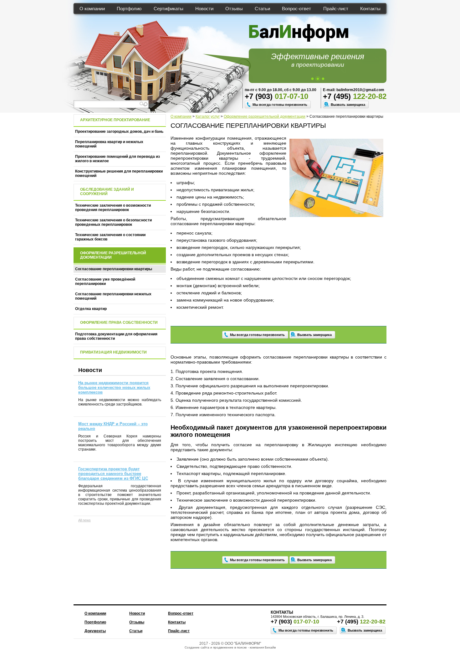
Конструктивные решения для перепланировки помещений (119, 173)
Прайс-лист (335, 8)
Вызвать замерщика (348, 104)
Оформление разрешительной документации (264, 116)
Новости (204, 8)
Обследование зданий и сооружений (107, 191)
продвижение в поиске (230, 647)
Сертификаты (168, 8)
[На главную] (299, 32)
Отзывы (234, 8)
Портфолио (129, 8)
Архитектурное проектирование (115, 120)
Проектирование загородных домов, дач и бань (119, 131)
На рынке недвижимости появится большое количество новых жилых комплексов (114, 387)
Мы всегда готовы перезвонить (280, 104)
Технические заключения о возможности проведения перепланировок (113, 207)
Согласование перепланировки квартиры (113, 269)
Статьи (262, 8)
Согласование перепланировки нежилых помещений (113, 296)
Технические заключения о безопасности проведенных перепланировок (113, 222)
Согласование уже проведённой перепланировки (105, 281)
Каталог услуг (208, 116)
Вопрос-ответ (296, 8)
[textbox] (111, 104)
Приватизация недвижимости (113, 352)
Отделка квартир (91, 309)
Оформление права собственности (119, 322)
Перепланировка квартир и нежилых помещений (109, 144)
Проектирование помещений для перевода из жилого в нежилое (117, 158)
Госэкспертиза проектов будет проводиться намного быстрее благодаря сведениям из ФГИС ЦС (113, 474)
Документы (95, 631)
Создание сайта (197, 647)
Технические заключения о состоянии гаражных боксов (110, 237)
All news (84, 520)
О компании (92, 8)
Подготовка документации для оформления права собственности (116, 336)
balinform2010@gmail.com (360, 90)
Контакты (370, 8)
